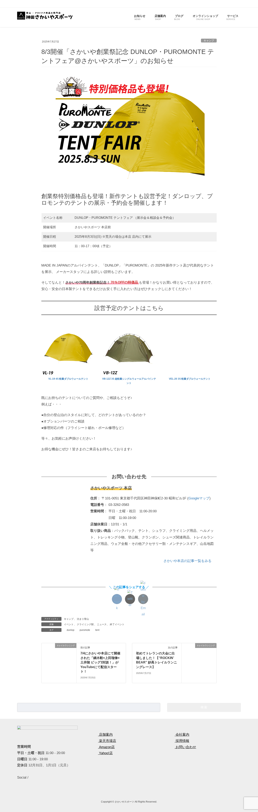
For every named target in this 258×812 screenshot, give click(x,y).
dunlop (70, 630)
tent (97, 630)
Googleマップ (198, 498)
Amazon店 (106, 747)
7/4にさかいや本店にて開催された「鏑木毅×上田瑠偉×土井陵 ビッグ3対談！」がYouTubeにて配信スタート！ (100, 662)
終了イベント (117, 624)
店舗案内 (105, 735)
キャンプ (209, 40)
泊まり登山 (83, 619)
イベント (69, 624)
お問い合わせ (185, 747)
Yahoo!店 (105, 753)
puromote (85, 630)
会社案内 (182, 735)
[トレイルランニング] (59, 658)
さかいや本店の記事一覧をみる (187, 561)
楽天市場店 (107, 741)
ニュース (102, 624)
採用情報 (182, 741)
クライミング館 (85, 624)
